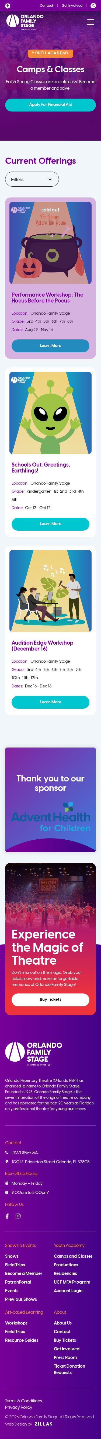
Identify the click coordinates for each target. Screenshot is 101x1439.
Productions (66, 1265)
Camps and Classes (73, 1256)
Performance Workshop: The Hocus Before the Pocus (47, 298)
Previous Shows (21, 1299)
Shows (12, 1256)
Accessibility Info (9, 5)
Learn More (50, 346)
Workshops (16, 1323)
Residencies (65, 1273)
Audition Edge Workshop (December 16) (43, 646)
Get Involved (72, 6)
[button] (50, 105)
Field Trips (15, 1265)
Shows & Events (20, 1245)
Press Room (65, 1357)
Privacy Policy (18, 1407)
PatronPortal (18, 1282)
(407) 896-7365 (25, 1152)
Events (11, 1291)
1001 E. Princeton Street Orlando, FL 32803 (51, 1162)
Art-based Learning (24, 1312)
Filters (17, 179)
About (60, 1312)
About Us (63, 1323)
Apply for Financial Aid (50, 105)
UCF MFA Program (72, 1282)
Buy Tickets (50, 999)
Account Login (68, 1291)
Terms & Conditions (23, 1401)
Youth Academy (69, 1245)
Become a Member (24, 1273)
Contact (46, 6)
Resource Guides (21, 1340)
